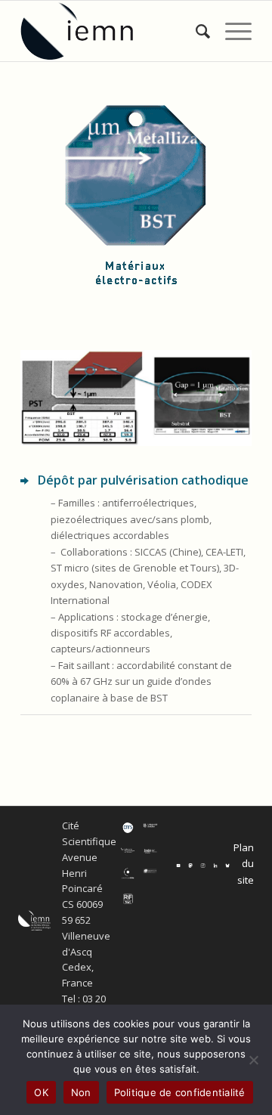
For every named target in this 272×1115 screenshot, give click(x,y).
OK (41, 1092)
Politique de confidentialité (180, 1092)
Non (81, 1092)
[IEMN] (113, 31)
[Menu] (231, 31)
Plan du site (243, 864)
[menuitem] (195, 31)
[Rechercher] (195, 31)
